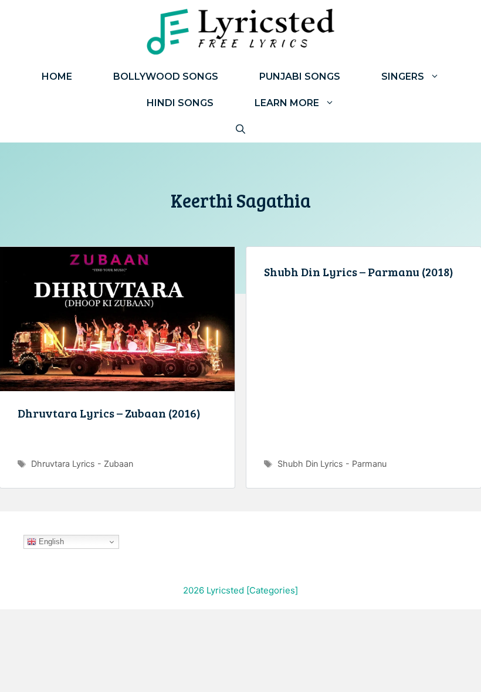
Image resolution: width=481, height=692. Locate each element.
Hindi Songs (180, 102)
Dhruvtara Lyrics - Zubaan (82, 464)
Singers (402, 76)
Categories (272, 590)
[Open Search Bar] (240, 129)
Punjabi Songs (299, 76)
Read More (117, 443)
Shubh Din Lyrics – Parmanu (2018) (358, 271)
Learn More (287, 102)
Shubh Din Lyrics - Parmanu (332, 464)
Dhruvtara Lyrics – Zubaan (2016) (109, 413)
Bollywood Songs (165, 76)
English (50, 541)
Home (57, 76)
